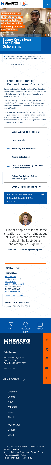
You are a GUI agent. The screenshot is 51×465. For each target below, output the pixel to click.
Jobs (10, 411)
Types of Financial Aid (34, 56)
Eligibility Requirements (23, 148)
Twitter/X (47, 349)
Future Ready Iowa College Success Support (25, 177)
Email (11, 434)
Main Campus (10, 276)
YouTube (47, 368)
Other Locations (11, 379)
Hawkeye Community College (14, 4)
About (11, 416)
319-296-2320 (10, 368)
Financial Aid (22, 56)
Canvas (11, 429)
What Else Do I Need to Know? (27, 186)
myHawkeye (14, 424)
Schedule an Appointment (15, 296)
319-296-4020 (10, 281)
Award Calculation (21, 156)
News (11, 401)
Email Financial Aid (12, 291)
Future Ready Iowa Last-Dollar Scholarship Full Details (20, 198)
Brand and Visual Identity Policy (18, 458)
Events (11, 396)
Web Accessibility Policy (15, 455)
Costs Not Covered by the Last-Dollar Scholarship (27, 166)
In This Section (17, 64)
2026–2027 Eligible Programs (26, 131)
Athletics (12, 406)
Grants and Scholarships (11, 59)
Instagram (47, 359)
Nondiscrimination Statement (16, 452)
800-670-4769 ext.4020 (14, 284)
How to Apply (18, 140)
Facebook (47, 340)
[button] (45, 35)
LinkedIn (47, 377)
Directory (12, 391)
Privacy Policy (37, 452)
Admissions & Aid (12, 56)
